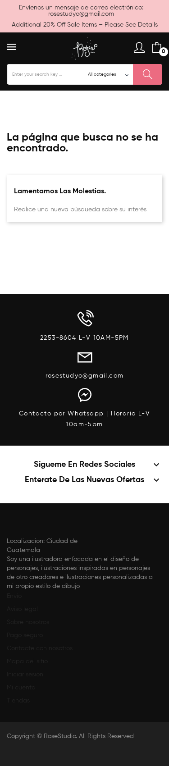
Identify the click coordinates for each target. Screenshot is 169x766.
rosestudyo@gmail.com (81, 14)
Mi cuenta (21, 687)
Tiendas (18, 701)
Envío (14, 596)
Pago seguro (25, 635)
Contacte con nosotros (40, 648)
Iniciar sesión (25, 674)
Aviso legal (22, 609)
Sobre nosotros (28, 622)
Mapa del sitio (27, 661)
